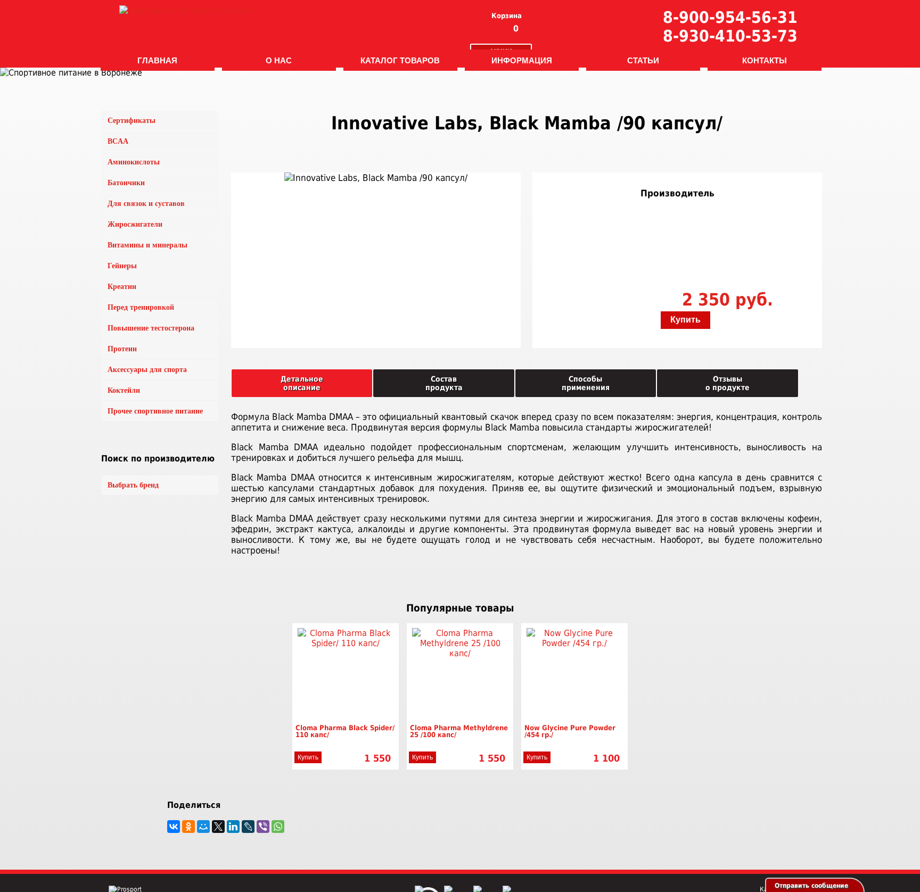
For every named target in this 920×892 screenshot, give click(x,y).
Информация (521, 60)
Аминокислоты (134, 162)
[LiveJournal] (248, 826)
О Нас (279, 60)
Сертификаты (131, 121)
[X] (218, 826)
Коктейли (124, 390)
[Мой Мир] (203, 826)
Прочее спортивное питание (155, 411)
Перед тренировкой (141, 307)
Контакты (764, 60)
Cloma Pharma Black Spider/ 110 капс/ (345, 731)
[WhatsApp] (278, 826)
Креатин (122, 287)
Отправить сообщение (811, 885)
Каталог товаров (400, 60)
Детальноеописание (302, 383)
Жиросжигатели (135, 224)
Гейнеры (122, 266)
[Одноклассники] (188, 826)
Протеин (122, 349)
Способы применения (586, 383)
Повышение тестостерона (151, 328)
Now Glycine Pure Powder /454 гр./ (569, 731)
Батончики (126, 183)
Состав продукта (444, 383)
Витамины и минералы (147, 245)
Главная (157, 60)
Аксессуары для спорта (147, 370)
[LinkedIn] (233, 826)
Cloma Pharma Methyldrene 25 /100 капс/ (459, 731)
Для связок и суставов (146, 204)
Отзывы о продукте (727, 383)
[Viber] (263, 826)
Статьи (643, 60)
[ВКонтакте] (173, 826)
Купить (685, 319)
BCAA (118, 141)
